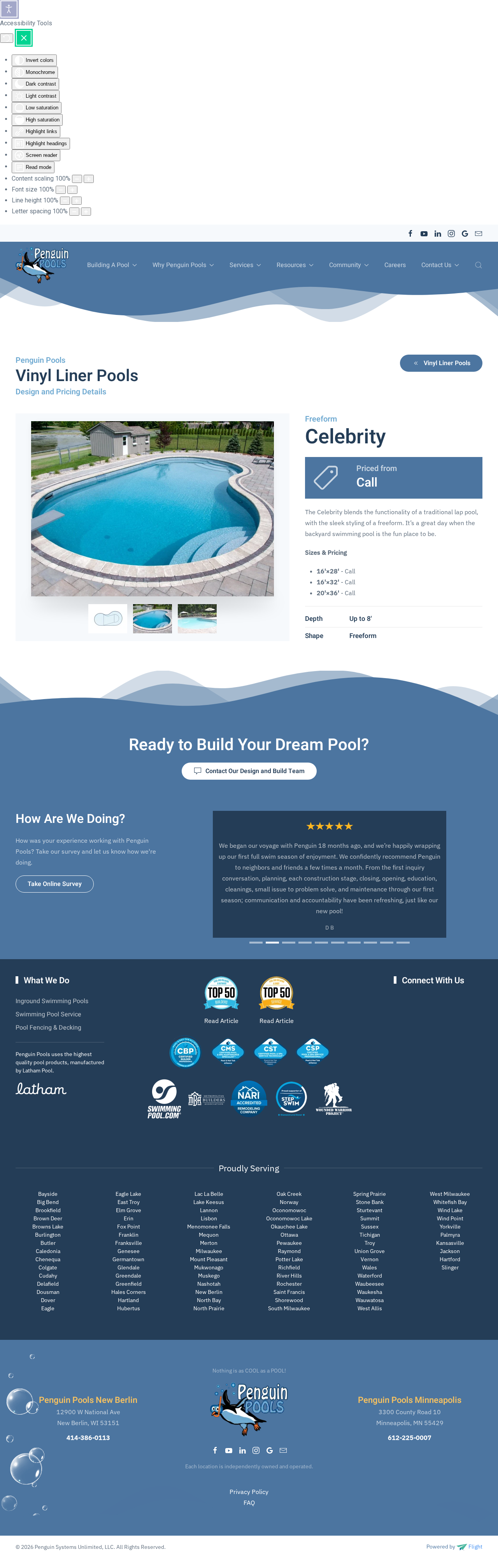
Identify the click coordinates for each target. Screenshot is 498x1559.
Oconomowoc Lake (289, 1218)
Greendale (128, 1275)
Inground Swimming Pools (52, 1001)
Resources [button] (291, 265)
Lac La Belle (209, 1193)
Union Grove (369, 1251)
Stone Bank (370, 1202)
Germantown (128, 1259)
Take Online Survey (55, 884)
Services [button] (241, 265)
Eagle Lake (128, 1193)
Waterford (370, 1275)
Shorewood (289, 1300)
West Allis (370, 1308)
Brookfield (48, 1210)
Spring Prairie (369, 1193)
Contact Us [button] (436, 265)
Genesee (128, 1251)
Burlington (48, 1234)
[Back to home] (42, 265)
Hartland (128, 1300)
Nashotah (209, 1283)
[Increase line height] (77, 201)
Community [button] (345, 265)
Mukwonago (208, 1267)
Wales (369, 1267)
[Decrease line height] (65, 201)
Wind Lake (450, 1210)
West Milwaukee (450, 1193)
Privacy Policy (249, 1492)
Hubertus (128, 1308)
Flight (474, 1546)
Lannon (209, 1210)
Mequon (209, 1234)
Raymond (289, 1251)
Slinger (450, 1267)
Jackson (450, 1251)
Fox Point (128, 1226)
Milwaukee (209, 1251)
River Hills (289, 1275)
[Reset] (6, 38)
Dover (48, 1300)
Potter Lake (289, 1259)
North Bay (209, 1300)
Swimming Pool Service (48, 1014)
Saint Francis (289, 1291)
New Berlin (209, 1291)
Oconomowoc (289, 1210)
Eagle (47, 1308)
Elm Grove (128, 1210)
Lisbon (209, 1218)
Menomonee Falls (208, 1226)
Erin (128, 1218)
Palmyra (450, 1234)
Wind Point (450, 1218)
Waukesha (369, 1291)
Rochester (289, 1283)
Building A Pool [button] (108, 265)
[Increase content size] (89, 179)
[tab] (107, 618)
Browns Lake (47, 1226)
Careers (395, 265)
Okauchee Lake (289, 1226)
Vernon (370, 1259)
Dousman (48, 1291)
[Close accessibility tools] (24, 38)
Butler (48, 1242)
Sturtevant (369, 1210)
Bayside (48, 1193)
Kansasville (450, 1242)
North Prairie (208, 1308)
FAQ (249, 1502)
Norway (289, 1202)
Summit (369, 1218)
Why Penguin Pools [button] (179, 265)
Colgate (48, 1267)
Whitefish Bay (450, 1202)
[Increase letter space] (86, 211)
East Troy (128, 1202)
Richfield (289, 1267)
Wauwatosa (370, 1300)
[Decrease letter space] (74, 211)
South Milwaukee (289, 1308)
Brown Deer (47, 1218)
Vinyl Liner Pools (447, 363)
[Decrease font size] (61, 190)
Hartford (450, 1259)
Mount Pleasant (209, 1259)
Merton (208, 1242)
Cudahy (48, 1275)
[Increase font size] (72, 190)
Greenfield (129, 1283)
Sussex (370, 1226)
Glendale (128, 1267)
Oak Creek (289, 1193)
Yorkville (450, 1226)
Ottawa (289, 1234)
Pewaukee (289, 1242)
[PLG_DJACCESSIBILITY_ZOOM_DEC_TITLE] (77, 179)
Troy (370, 1242)
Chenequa (47, 1259)
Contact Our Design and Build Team (255, 771)
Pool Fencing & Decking (48, 1027)
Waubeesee (369, 1283)
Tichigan (369, 1234)
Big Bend (48, 1202)
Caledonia (48, 1251)
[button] (478, 265)
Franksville (128, 1242)
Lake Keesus (208, 1202)
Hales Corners (128, 1291)
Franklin (129, 1234)
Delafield (48, 1283)
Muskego (209, 1275)
